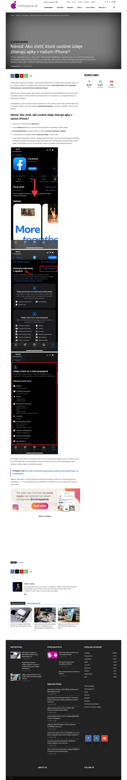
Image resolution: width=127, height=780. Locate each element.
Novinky (25, 42)
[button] (114, 7)
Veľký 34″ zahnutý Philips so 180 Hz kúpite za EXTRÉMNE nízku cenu (61, 725)
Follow (100, 80)
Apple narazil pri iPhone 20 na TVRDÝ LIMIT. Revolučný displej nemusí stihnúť (68, 626)
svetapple (20, 562)
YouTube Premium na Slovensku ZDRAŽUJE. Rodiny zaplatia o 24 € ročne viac (61, 742)
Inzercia (86, 695)
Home (12, 15)
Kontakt (86, 698)
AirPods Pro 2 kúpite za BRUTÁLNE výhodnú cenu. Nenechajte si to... (30, 654)
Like (89, 80)
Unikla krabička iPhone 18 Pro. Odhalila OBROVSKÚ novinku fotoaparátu (63, 717)
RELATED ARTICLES (18, 603)
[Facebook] (105, 2)
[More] (31, 76)
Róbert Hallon (16, 66)
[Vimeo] (112, 2)
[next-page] (15, 634)
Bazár (86, 692)
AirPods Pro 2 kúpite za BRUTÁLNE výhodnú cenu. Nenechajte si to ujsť (62, 690)
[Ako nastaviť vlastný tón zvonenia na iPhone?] (52, 664)
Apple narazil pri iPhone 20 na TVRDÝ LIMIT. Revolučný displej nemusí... (31, 676)
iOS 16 (21, 482)
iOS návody (25, 15)
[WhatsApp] (26, 76)
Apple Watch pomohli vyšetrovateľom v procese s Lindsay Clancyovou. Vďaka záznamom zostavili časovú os (62, 700)
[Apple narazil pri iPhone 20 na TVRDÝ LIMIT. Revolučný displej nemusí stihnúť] (69, 615)
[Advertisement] (45, 538)
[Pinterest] (22, 76)
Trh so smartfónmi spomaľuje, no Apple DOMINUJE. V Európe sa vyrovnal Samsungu (63, 750)
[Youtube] (114, 2)
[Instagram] (107, 2)
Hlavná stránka (89, 686)
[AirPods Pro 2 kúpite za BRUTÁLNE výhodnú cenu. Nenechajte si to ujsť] (21, 615)
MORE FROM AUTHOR (33, 603)
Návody (18, 15)
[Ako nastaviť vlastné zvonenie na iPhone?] (52, 673)
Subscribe (112, 80)
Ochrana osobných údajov (92, 707)
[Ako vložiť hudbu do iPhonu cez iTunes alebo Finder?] (52, 655)
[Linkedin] (26, 594)
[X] (110, 2)
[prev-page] (12, 634)
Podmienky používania (91, 704)
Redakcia (87, 701)
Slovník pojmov (89, 689)
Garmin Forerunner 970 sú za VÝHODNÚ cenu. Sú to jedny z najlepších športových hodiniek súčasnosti (63, 734)
